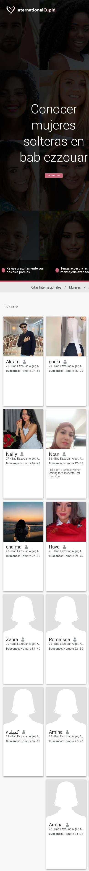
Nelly (11, 454)
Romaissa (59, 639)
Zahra (12, 639)
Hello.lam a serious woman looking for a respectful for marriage (65, 473)
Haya (54, 547)
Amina (56, 732)
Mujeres (75, 287)
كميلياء (12, 732)
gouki (54, 361)
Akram (13, 361)
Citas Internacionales (46, 287)
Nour (54, 454)
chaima (13, 547)
